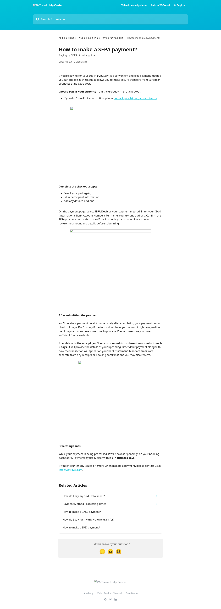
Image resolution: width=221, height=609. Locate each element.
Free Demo (132, 593)
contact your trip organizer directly (135, 98)
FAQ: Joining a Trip (88, 37)
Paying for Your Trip (112, 37)
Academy (88, 593)
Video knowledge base (134, 5)
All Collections (66, 37)
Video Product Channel (109, 593)
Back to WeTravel (160, 5)
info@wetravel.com (70, 470)
